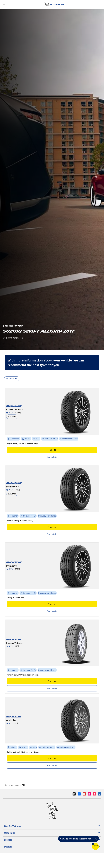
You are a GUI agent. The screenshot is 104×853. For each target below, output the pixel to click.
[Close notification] (95, 838)
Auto (17, 785)
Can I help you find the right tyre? (76, 838)
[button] (93, 844)
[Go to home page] (54, 4)
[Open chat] (95, 846)
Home (10, 785)
